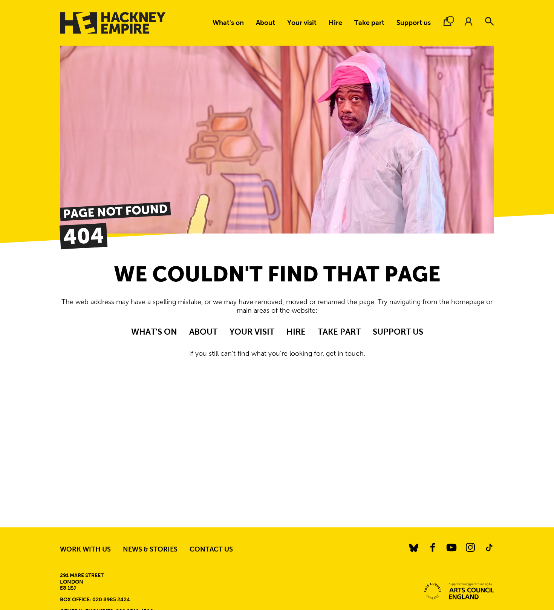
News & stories (150, 549)
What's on (228, 22)
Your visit (302, 22)
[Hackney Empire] (112, 23)
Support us (413, 22)
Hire (335, 22)
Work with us (85, 549)
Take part (369, 22)
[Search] (489, 21)
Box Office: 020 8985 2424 (95, 599)
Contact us (211, 549)
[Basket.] (447, 21)
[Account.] (468, 21)
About (265, 22)
